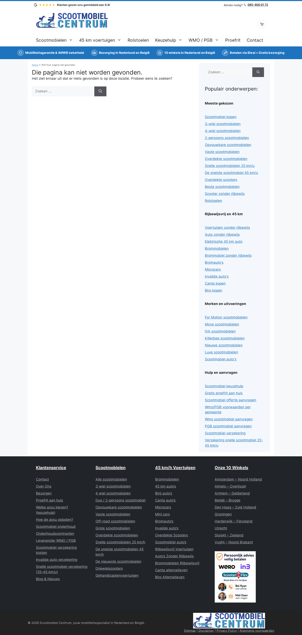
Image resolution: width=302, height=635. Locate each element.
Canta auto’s (165, 500)
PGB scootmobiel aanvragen (228, 426)
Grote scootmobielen (113, 528)
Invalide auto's (217, 276)
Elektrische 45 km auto (223, 241)
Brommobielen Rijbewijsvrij (177, 563)
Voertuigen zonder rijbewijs (227, 227)
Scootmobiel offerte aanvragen (230, 400)
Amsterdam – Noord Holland (238, 479)
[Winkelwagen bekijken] (262, 24)
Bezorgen (44, 493)
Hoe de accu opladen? (54, 520)
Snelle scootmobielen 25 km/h (120, 542)
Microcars (213, 269)
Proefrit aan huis (49, 500)
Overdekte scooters (221, 180)
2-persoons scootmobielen (227, 138)
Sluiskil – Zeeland (229, 535)
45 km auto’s (165, 486)
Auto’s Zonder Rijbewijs (174, 556)
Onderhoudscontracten (55, 533)
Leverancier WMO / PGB (56, 540)
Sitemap (190, 631)
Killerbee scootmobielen (225, 338)
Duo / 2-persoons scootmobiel (120, 500)
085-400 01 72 (258, 4)
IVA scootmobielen (220, 331)
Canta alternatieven (171, 570)
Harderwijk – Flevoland (233, 521)
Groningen (223, 514)
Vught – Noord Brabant (234, 542)
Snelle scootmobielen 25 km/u (230, 166)
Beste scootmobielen (222, 187)
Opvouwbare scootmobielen (228, 145)
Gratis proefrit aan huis (224, 393)
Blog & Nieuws (48, 579)
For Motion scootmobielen (226, 317)
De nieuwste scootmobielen (118, 561)
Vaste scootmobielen (222, 152)
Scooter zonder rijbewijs (225, 194)
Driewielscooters (109, 568)
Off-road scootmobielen (115, 521)
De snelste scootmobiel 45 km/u (231, 173)
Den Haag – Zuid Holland (235, 507)
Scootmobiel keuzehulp (224, 386)
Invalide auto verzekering (56, 560)
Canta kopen (215, 283)
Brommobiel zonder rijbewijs (228, 255)
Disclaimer (206, 631)
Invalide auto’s (167, 528)
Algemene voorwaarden (257, 631)
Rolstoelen (138, 40)
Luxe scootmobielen (221, 352)
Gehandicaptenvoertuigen (117, 575)
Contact (255, 40)
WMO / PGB (201, 40)
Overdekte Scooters (171, 535)
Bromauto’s (164, 521)
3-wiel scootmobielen (223, 124)
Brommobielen (217, 248)
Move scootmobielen (222, 324)
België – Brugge (227, 500)
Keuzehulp (165, 40)
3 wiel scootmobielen (113, 486)
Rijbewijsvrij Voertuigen (174, 549)
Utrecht (221, 528)
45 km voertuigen (97, 40)
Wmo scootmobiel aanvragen (229, 419)
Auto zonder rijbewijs (222, 234)
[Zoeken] (100, 91)
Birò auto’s (163, 493)
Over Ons (43, 486)
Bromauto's (214, 262)
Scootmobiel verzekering (225, 433)
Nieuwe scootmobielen (224, 345)
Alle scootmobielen (111, 479)
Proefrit (233, 40)
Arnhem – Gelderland (232, 493)
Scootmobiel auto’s (170, 542)
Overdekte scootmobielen (226, 159)
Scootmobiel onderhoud (56, 527)
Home (35, 64)
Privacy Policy (227, 631)
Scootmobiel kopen (220, 117)
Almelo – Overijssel (230, 486)
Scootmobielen (51, 40)
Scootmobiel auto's (220, 359)
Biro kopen (213, 290)
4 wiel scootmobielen (113, 493)
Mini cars (162, 514)
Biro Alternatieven (169, 577)
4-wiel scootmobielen (223, 131)
